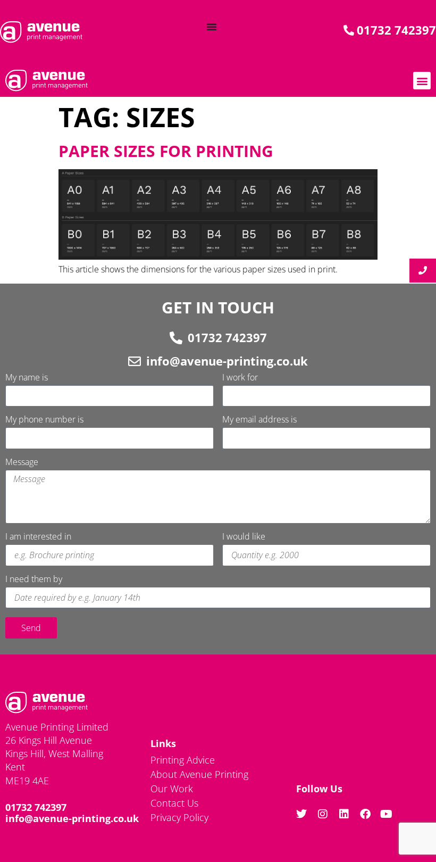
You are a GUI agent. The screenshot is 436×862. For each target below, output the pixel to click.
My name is (26, 378)
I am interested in (38, 537)
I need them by (33, 580)
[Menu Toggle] (211, 26)
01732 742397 (227, 337)
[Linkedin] (344, 814)
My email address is (259, 420)
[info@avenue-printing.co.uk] (134, 361)
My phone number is (44, 420)
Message (21, 463)
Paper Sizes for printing (165, 151)
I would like (243, 537)
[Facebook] (365, 814)
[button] (422, 80)
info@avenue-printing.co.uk (227, 361)
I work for (240, 378)
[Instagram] (322, 814)
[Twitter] (301, 814)
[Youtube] (386, 814)
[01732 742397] (176, 337)
